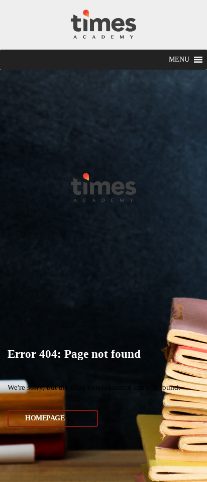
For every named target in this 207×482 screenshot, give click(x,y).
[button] (179, 60)
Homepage (44, 418)
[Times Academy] (103, 25)
